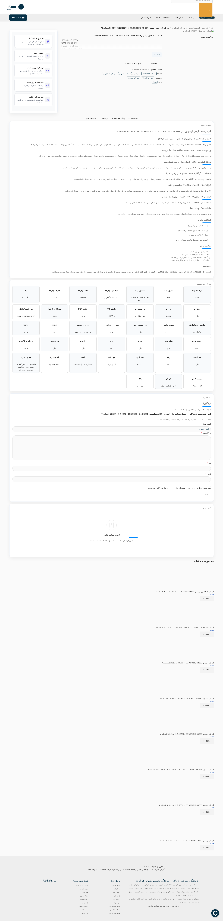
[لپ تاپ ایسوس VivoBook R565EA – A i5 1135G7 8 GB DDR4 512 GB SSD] (198, 710)
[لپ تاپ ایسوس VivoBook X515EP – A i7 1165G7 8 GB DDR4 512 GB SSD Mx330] (198, 603)
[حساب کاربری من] (21, 6)
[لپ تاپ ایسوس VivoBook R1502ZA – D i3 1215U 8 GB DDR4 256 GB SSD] (197, 674)
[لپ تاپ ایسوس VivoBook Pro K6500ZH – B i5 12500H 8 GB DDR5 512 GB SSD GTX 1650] (196, 745)
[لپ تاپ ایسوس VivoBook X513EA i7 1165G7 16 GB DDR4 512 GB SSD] (199, 639)
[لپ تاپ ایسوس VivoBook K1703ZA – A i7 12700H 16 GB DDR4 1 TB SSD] (198, 816)
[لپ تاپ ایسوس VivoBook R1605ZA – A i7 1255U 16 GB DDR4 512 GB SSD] (198, 781)
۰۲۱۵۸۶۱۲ (144, 867)
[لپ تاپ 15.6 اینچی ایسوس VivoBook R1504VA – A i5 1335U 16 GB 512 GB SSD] (204, 567)
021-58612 (16, 17)
